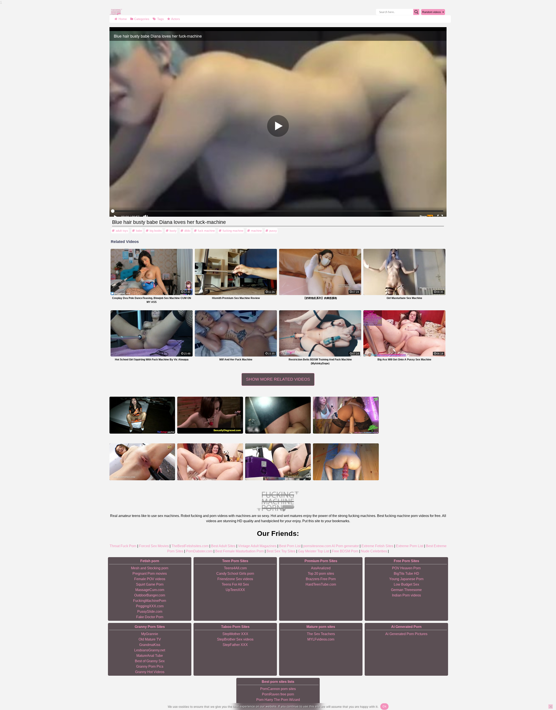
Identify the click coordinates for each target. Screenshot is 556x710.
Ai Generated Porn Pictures (406, 634)
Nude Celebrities (374, 551)
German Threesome (406, 590)
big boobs (156, 230)
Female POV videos (149, 579)
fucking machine (233, 230)
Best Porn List (290, 546)
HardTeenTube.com (321, 584)
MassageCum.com (149, 590)
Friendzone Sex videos (235, 579)
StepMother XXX (235, 634)
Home (123, 19)
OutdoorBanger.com (149, 595)
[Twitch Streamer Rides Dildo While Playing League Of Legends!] (278, 415)
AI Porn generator (345, 546)
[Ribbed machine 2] (346, 461)
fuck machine (206, 230)
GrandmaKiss (149, 645)
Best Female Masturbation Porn (239, 551)
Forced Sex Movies (154, 546)
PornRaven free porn (278, 694)
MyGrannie (149, 634)
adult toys (122, 230)
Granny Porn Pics (149, 666)
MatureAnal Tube (149, 655)
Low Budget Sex (406, 584)
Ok (384, 706)
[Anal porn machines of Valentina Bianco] (142, 461)
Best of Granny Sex (150, 661)
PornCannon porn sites (278, 689)
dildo (187, 230)
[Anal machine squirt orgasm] (278, 461)
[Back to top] (543, 690)
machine (256, 230)
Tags (160, 19)
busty (173, 230)
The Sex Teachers (321, 634)
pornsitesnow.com (317, 546)
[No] (550, 706)
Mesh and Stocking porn (149, 568)
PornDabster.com (199, 551)
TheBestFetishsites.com (189, 546)
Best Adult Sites (223, 546)
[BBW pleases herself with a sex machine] (210, 461)
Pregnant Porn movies (149, 573)
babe (139, 230)
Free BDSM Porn (345, 551)
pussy (273, 230)
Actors (175, 19)
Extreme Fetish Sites (377, 546)
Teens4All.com (235, 568)
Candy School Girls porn (235, 573)
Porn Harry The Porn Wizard (278, 700)
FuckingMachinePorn (149, 601)
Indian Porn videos (406, 595)
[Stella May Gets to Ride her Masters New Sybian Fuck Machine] (210, 415)
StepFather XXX (235, 645)
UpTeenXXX (235, 590)
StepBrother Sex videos (235, 639)
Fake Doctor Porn (149, 617)
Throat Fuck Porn (123, 546)
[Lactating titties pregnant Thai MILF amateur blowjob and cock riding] (142, 415)
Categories (141, 19)
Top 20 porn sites (321, 573)
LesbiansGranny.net (149, 650)
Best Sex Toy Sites (280, 551)
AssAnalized (321, 568)
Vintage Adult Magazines (257, 546)
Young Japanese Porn (406, 579)
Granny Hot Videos (149, 672)
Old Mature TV (150, 639)
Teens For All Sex (235, 584)
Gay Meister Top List (313, 551)
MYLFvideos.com (320, 639)
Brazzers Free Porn (321, 579)
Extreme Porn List (409, 546)
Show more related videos (278, 379)
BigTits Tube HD (406, 573)
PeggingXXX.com (150, 606)
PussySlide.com (149, 611)
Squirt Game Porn (150, 584)
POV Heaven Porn (406, 568)
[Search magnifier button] (416, 12)
